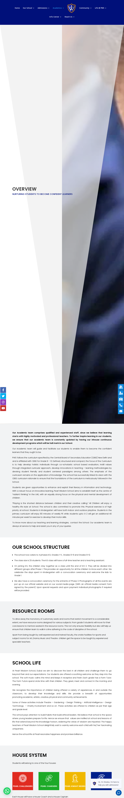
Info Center (54, 17)
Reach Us (68, 17)
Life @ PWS (99, 8)
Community (84, 8)
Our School (27, 8)
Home (17, 8)
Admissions (42, 8)
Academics (57, 8)
